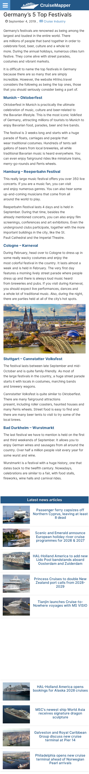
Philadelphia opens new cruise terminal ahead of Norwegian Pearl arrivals (60, 759)
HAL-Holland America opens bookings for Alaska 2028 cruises (60, 689)
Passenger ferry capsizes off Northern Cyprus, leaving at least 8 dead (60, 514)
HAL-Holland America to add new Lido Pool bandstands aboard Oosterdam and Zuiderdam (60, 560)
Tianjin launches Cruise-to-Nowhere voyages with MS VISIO (60, 604)
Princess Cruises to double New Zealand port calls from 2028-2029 (60, 583)
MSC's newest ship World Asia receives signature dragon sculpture (60, 713)
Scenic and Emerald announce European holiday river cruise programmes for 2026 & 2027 (60, 537)
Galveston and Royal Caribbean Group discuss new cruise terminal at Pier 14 (60, 736)
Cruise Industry (54, 21)
